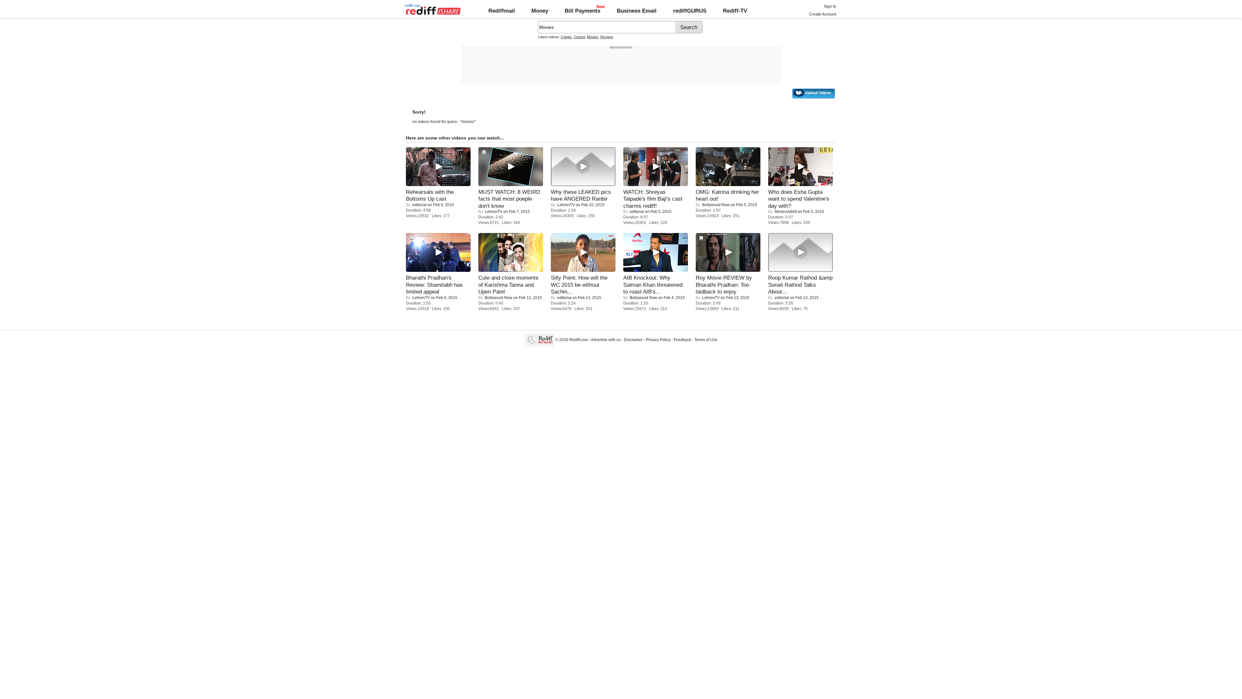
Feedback (682, 340)
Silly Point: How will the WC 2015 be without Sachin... (579, 284)
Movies (592, 37)
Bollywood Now (716, 205)
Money (539, 11)
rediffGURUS (689, 11)
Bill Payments (582, 11)
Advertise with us (606, 340)
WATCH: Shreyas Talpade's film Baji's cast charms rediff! (652, 199)
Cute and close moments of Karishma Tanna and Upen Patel (508, 284)
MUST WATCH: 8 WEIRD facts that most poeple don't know (509, 199)
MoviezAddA (786, 211)
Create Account (822, 14)
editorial (419, 205)
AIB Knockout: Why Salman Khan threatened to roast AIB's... (652, 284)
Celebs (566, 37)
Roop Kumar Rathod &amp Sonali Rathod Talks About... (800, 284)
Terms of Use (705, 340)
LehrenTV (493, 211)
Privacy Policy (658, 340)
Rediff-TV (735, 11)
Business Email (637, 11)
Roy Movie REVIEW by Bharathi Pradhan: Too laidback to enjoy (724, 284)
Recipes (606, 37)
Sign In (830, 6)
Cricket (579, 37)
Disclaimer (633, 340)
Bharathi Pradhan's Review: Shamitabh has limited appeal (434, 284)
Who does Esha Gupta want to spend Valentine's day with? (798, 199)
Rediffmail (501, 11)
